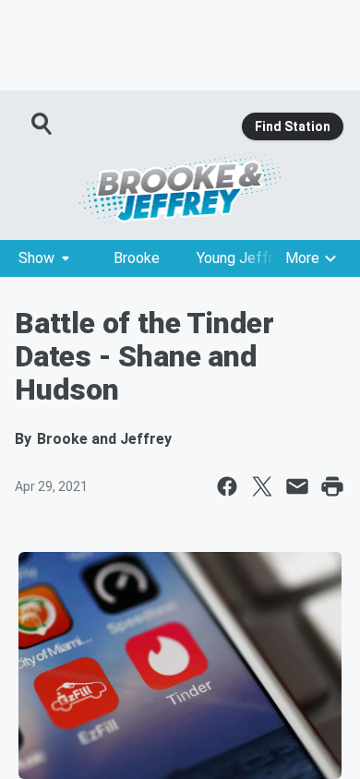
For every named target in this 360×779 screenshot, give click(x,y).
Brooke (137, 258)
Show (36, 258)
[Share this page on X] (262, 486)
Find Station (292, 126)
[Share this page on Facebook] (227, 486)
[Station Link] (180, 186)
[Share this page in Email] (297, 486)
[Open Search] (42, 124)
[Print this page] (332, 486)
